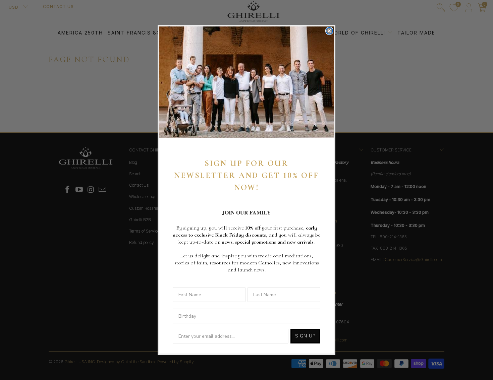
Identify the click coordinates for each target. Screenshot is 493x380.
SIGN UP (305, 336)
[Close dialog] (329, 30)
